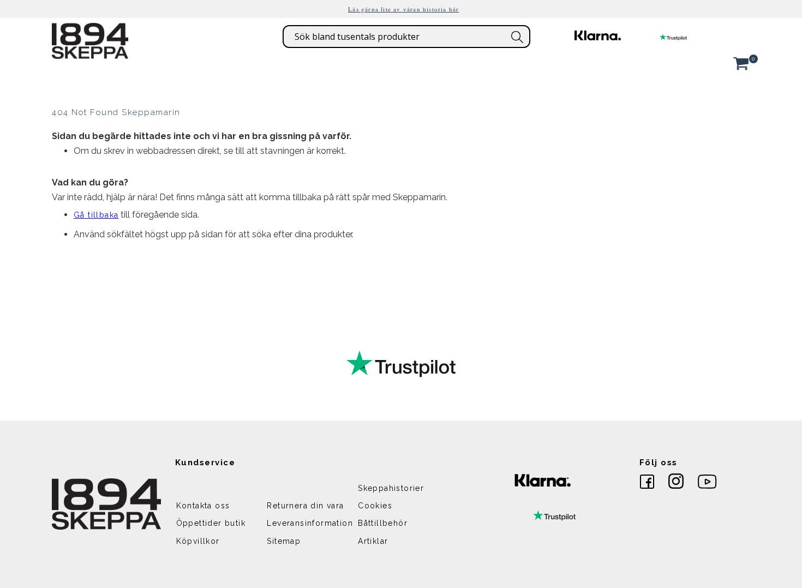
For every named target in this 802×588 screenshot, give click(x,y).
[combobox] (406, 36)
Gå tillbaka (96, 215)
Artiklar (373, 541)
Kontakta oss (203, 505)
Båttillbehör (383, 523)
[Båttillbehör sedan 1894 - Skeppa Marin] (90, 53)
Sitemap (284, 541)
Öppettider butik (211, 523)
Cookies (375, 505)
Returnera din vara (305, 505)
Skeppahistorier (391, 488)
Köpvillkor (198, 541)
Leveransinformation (310, 523)
